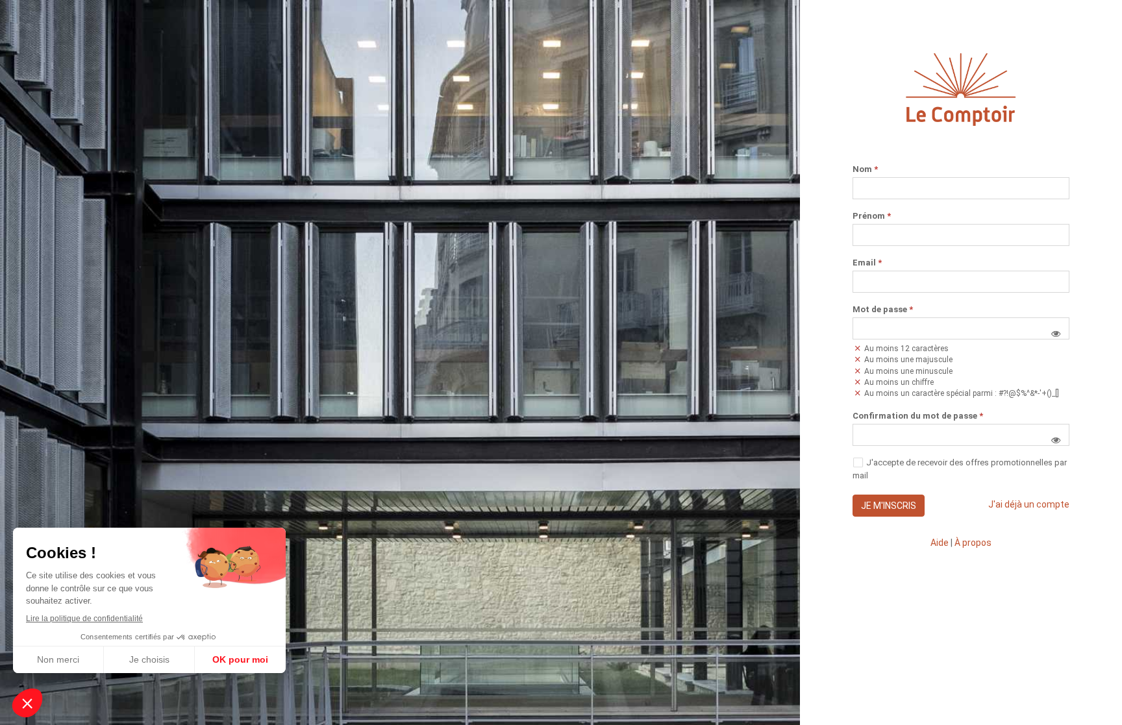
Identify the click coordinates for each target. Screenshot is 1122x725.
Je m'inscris (888, 505)
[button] (1056, 333)
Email (867, 262)
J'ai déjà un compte (1028, 504)
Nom (865, 169)
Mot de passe (883, 309)
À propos (972, 542)
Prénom (872, 216)
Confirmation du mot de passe (918, 416)
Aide (939, 542)
